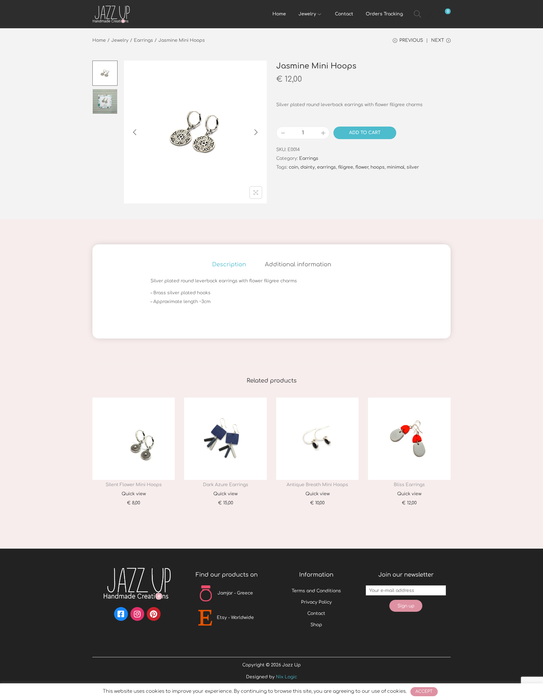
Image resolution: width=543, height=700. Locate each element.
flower (361, 167)
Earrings (143, 40)
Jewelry (120, 40)
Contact (316, 613)
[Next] (256, 132)
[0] (442, 14)
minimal (395, 167)
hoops (377, 167)
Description (229, 264)
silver (413, 167)
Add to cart (365, 132)
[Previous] (135, 132)
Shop (316, 624)
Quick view (134, 493)
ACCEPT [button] (424, 691)
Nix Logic (286, 677)
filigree (345, 167)
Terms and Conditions (316, 591)
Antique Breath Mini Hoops (317, 484)
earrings (326, 167)
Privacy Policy (316, 602)
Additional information (298, 264)
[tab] (229, 264)
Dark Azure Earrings (225, 484)
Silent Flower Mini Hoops (134, 484)
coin (293, 167)
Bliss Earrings (409, 484)
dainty (307, 167)
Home (99, 40)
